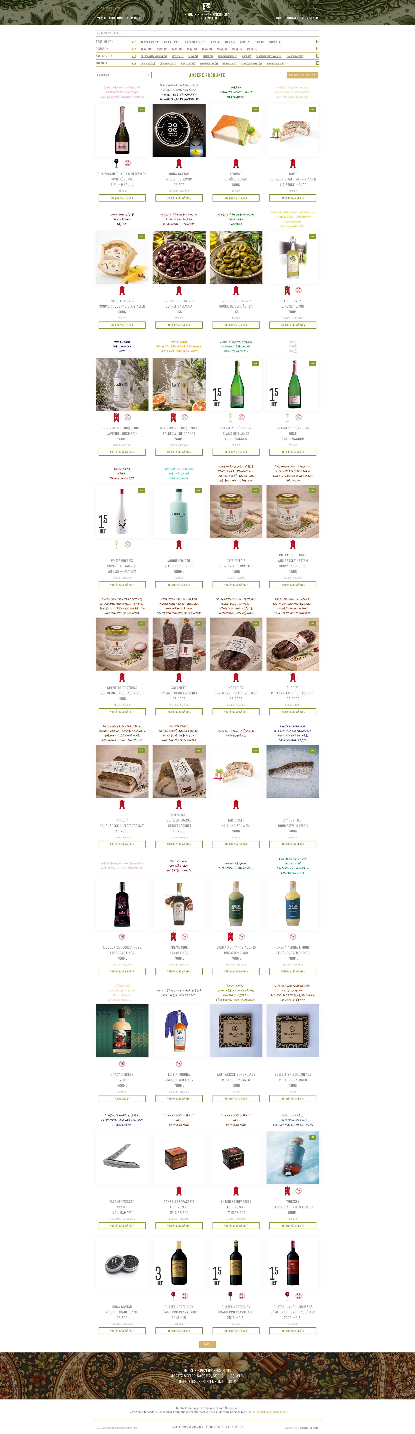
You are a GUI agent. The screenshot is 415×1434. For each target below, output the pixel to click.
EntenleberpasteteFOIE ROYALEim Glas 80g (236, 1207)
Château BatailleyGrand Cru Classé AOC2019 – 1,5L (236, 1312)
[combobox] (120, 75)
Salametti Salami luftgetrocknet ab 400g (179, 693)
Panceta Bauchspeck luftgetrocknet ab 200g (122, 825)
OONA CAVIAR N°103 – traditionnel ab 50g (122, 1312)
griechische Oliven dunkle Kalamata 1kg (179, 306)
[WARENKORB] (315, 8)
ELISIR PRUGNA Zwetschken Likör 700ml (179, 1080)
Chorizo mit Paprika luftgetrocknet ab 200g (293, 693)
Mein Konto (309, 18)
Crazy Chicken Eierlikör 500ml (122, 1080)
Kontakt (292, 18)
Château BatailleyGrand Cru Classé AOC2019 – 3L (179, 1312)
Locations (116, 18)
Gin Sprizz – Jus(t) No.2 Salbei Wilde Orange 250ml (179, 433)
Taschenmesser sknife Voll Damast (122, 1207)
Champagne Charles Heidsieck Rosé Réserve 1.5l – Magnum (122, 179)
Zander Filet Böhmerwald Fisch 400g (293, 825)
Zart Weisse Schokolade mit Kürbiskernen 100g (236, 1080)
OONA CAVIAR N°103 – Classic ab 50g (179, 179)
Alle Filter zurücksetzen (302, 75)
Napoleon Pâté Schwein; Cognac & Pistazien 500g (122, 306)
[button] (133, 42)
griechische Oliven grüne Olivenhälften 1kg (236, 306)
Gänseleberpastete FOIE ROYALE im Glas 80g (179, 1207)
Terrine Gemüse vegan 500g (236, 179)
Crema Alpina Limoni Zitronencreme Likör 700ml (292, 952)
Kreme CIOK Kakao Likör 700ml (179, 952)
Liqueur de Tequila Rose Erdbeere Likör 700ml (122, 952)
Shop (279, 18)
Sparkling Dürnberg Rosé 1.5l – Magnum (293, 433)
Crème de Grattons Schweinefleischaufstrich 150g (122, 693)
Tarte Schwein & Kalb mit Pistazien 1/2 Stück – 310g (293, 179)
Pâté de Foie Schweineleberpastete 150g (236, 566)
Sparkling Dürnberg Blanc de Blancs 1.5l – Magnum (236, 433)
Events (101, 18)
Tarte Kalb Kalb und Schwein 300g (236, 825)
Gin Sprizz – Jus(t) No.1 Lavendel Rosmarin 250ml (122, 433)
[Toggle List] (148, 75)
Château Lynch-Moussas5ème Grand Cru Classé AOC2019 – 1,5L (293, 1312)
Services (133, 18)
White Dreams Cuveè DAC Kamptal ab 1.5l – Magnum (122, 566)
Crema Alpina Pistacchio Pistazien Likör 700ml (236, 952)
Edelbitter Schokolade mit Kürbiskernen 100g (293, 1080)
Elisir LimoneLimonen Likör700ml (293, 306)
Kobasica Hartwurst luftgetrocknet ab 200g (235, 693)
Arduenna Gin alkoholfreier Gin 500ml (179, 566)
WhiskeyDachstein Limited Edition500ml (293, 1207)
